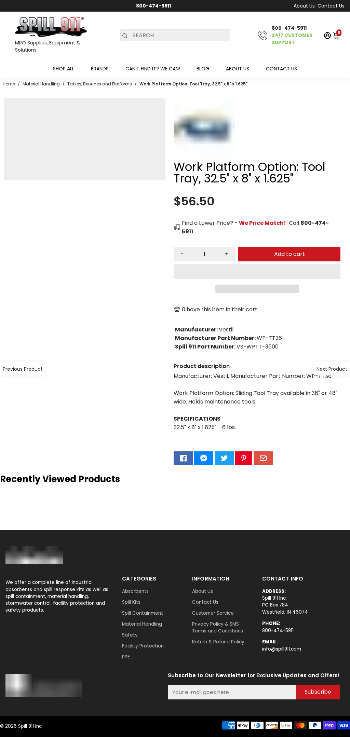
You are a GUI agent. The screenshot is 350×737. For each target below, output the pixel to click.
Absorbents (135, 591)
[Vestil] (204, 158)
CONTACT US (281, 68)
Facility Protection (143, 646)
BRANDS (100, 68)
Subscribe (318, 692)
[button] (257, 271)
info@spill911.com (281, 649)
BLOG (203, 68)
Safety (130, 635)
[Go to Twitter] (224, 458)
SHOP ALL (63, 68)
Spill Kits (131, 602)
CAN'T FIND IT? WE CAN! (152, 68)
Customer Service (213, 613)
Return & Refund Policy (218, 642)
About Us (304, 5)
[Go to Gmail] (263, 458)
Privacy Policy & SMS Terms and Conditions (217, 627)
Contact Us (331, 5)
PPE (126, 657)
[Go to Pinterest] (243, 458)
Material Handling (142, 624)
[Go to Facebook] (183, 458)
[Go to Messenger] (203, 458)
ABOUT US (237, 68)
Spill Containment (142, 613)
